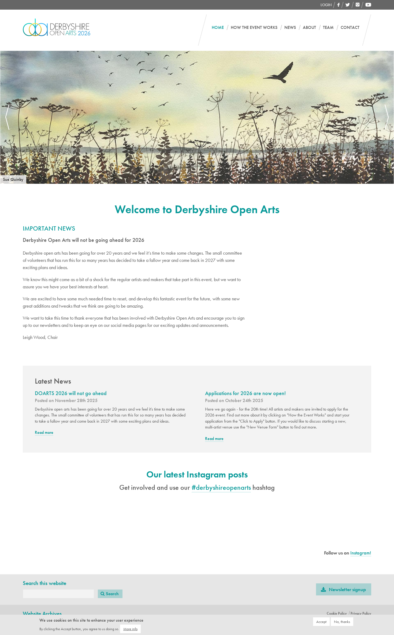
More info (130, 628)
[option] (197, 117)
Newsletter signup (347, 589)
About (309, 27)
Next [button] (387, 117)
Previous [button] (7, 117)
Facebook (338, 5)
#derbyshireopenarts (221, 487)
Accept (321, 621)
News (290, 27)
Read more (44, 433)
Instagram (358, 5)
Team (328, 27)
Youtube (368, 5)
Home (218, 27)
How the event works (254, 27)
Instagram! (360, 553)
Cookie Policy (337, 613)
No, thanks (342, 621)
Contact (350, 27)
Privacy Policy (361, 613)
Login (326, 4)
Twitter (347, 5)
